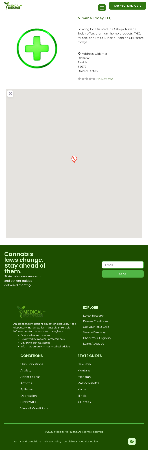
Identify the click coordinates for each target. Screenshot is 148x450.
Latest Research (94, 315)
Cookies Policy (88, 441)
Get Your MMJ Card (96, 326)
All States (84, 402)
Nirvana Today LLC (95, 18)
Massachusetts (88, 383)
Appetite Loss (30, 376)
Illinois (81, 395)
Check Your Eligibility (97, 338)
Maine (81, 389)
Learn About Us (93, 343)
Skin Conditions (31, 364)
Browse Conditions (95, 321)
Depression (28, 395)
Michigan (84, 376)
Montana (83, 370)
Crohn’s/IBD (29, 402)
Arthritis (26, 383)
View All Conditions (34, 408)
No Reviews (104, 79)
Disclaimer (70, 441)
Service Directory (94, 332)
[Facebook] (132, 441)
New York (84, 364)
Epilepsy (26, 389)
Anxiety (25, 370)
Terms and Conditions (27, 441)
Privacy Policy (52, 441)
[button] (102, 8)
